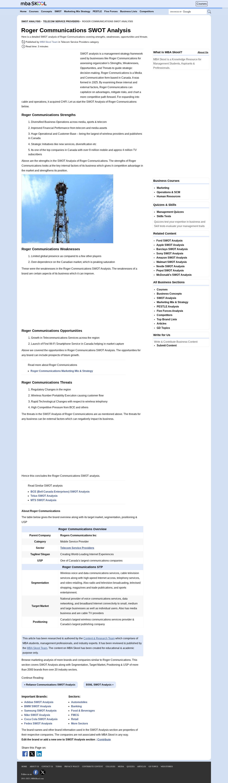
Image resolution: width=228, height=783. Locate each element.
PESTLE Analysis (168, 306)
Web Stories (167, 766)
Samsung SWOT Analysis (40, 710)
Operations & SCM (168, 192)
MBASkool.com (37, 778)
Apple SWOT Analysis (170, 245)
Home (24, 766)
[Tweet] (32, 755)
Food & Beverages (83, 710)
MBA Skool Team (49, 42)
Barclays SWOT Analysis (172, 249)
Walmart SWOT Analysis (171, 262)
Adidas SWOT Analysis (38, 702)
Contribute (104, 739)
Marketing (163, 187)
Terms (59, 766)
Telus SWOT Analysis (44, 495)
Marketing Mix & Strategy (172, 302)
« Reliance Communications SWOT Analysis (49, 684)
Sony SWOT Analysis (169, 253)
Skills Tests (164, 216)
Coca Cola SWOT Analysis (41, 719)
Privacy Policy (71, 766)
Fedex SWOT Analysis (38, 723)
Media (121, 766)
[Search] (209, 12)
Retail (74, 719)
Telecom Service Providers (77, 547)
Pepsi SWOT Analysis (170, 270)
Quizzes (131, 766)
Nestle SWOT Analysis (170, 266)
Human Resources (168, 196)
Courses (202, 3)
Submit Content (167, 345)
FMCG (75, 715)
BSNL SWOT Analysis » (99, 684)
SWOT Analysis (166, 298)
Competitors (164, 315)
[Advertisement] (50, 75)
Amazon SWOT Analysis (171, 257)
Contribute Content (92, 766)
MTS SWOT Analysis (43, 500)
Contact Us (47, 766)
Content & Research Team (99, 638)
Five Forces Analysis (170, 310)
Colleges (110, 766)
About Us (203, 52)
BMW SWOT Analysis (37, 706)
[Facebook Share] (25, 755)
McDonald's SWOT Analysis (174, 274)
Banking (76, 706)
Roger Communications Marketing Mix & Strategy (62, 371)
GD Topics (163, 327)
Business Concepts (169, 293)
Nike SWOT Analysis (37, 715)
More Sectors (79, 723)
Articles (161, 323)
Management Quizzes (170, 211)
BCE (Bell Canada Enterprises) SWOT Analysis (60, 491)
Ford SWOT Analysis (169, 240)
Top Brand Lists (167, 319)
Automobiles (79, 702)
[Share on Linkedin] (39, 755)
